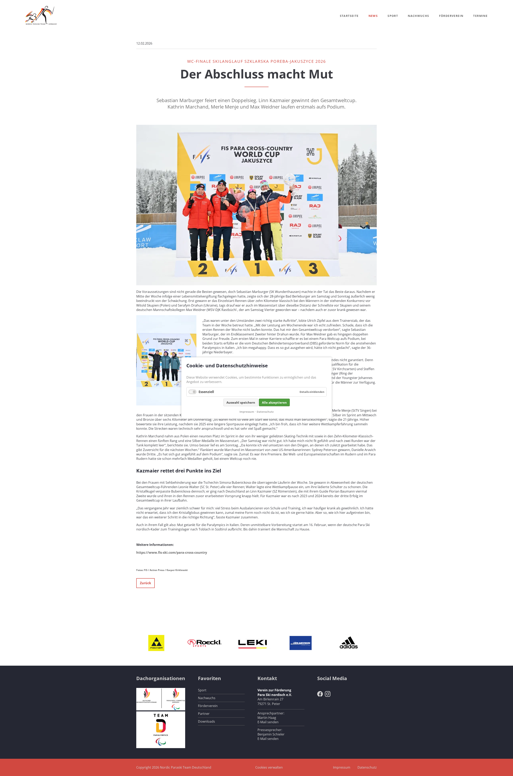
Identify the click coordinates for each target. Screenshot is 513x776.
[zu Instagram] (327, 695)
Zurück (145, 583)
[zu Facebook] (320, 695)
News (373, 16)
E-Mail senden (268, 722)
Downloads (206, 721)
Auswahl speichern (240, 402)
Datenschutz (367, 767)
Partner (204, 713)
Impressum (341, 767)
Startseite (349, 16)
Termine (480, 16)
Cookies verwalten (269, 767)
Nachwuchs (418, 16)
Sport (393, 16)
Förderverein (451, 16)
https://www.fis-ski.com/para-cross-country (171, 552)
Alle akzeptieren (274, 402)
